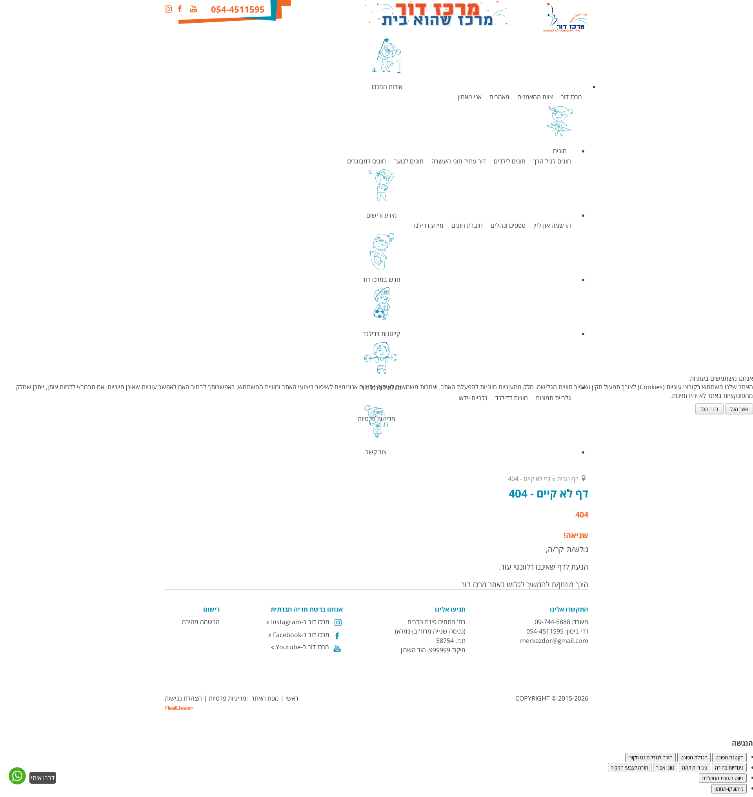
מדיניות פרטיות (376, 418)
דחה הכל (709, 408)
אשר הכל (739, 408)
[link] (31, 783)
